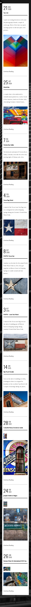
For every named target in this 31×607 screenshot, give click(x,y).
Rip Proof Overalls (8, 372)
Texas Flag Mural (8, 200)
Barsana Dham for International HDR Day (14, 561)
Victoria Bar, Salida (8, 145)
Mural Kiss (6, 87)
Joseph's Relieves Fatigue (10, 495)
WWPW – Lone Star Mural (10, 314)
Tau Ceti (5, 13)
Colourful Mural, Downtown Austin (13, 428)
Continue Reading (8, 71)
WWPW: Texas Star (8, 256)
